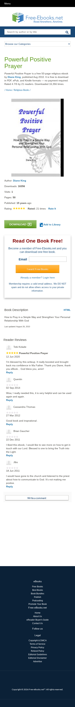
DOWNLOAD (18, 224)
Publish (37, 597)
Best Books (37, 590)
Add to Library (52, 224)
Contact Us (37, 623)
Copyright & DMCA (38, 640)
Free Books (37, 586)
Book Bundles (37, 593)
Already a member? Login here (37, 277)
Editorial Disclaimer (37, 658)
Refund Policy (37, 651)
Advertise (37, 661)
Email (23, 259)
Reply (9, 372)
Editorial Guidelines (37, 654)
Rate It (52, 208)
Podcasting (37, 600)
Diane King (14, 77)
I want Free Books (37, 269)
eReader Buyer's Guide (38, 620)
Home (37, 613)
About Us (37, 616)
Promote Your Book (37, 604)
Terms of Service (37, 644)
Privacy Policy (37, 647)
